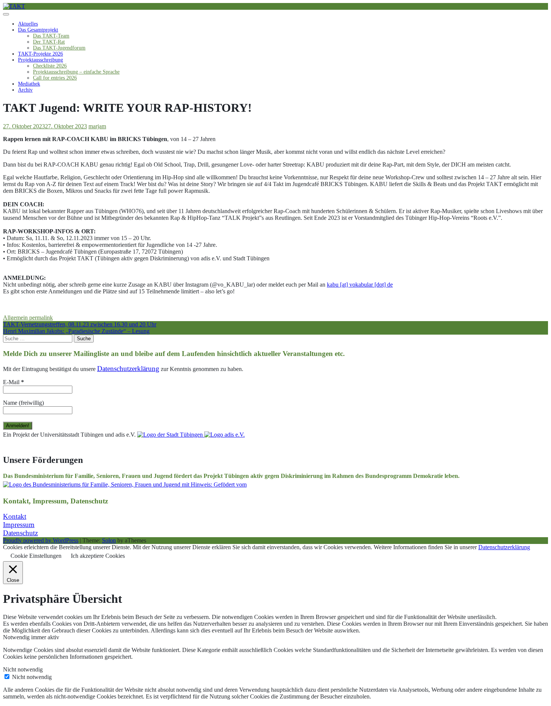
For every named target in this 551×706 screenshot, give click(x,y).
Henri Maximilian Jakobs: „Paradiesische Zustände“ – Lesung (76, 331)
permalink (40, 317)
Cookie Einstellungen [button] (35, 556)
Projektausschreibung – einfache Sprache (76, 72)
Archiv (25, 90)
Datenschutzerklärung (504, 547)
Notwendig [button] (17, 637)
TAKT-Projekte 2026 (40, 54)
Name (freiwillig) (23, 403)
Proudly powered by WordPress (40, 540)
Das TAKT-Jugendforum (59, 48)
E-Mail (13, 382)
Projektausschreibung (40, 60)
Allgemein (15, 317)
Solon (109, 540)
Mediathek (29, 84)
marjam (97, 126)
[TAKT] (14, 6)
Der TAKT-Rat (49, 42)
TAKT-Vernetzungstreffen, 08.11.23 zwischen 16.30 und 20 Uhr (79, 324)
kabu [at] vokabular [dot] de (360, 284)
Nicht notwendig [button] (23, 669)
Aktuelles (28, 24)
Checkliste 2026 (50, 66)
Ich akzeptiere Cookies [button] (98, 556)
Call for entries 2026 (55, 78)
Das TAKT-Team (51, 36)
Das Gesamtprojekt (38, 30)
